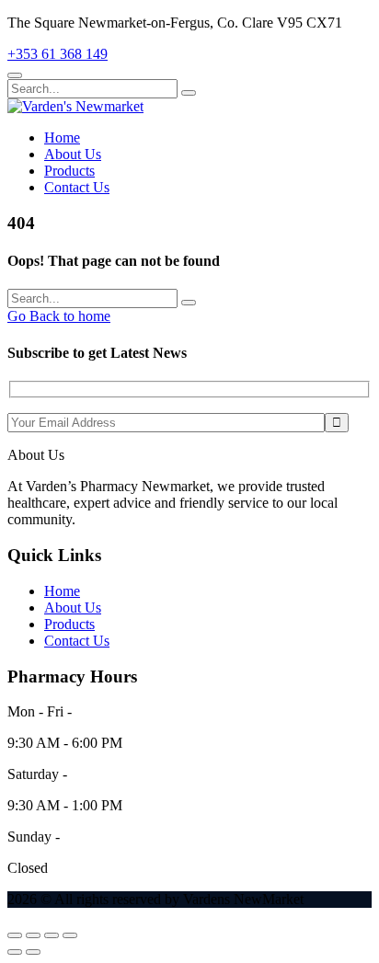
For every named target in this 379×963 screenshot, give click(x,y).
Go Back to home (58, 316)
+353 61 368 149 (57, 54)
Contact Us (76, 187)
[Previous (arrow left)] (14, 952)
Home (62, 137)
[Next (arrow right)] (33, 952)
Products (69, 170)
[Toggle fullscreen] (33, 935)
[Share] (51, 935)
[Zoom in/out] (14, 935)
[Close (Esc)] (70, 935)
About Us (72, 154)
